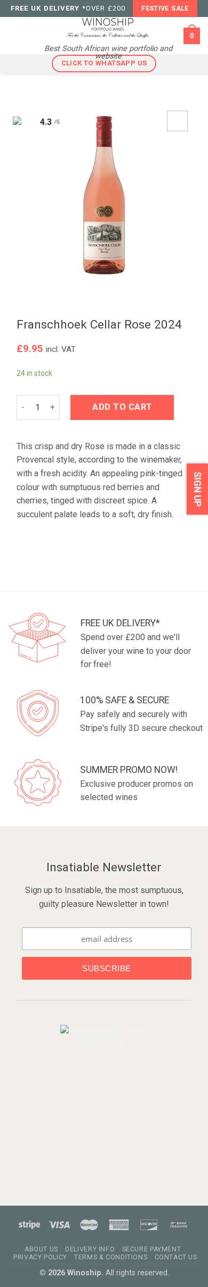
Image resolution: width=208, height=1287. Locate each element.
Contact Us (176, 1257)
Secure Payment (151, 1249)
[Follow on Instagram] (111, 1075)
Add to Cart (122, 407)
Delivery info (90, 1249)
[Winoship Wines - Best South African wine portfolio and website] (107, 27)
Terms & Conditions (110, 1257)
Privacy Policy (40, 1257)
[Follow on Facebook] (95, 1075)
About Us (41, 1249)
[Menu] (15, 35)
